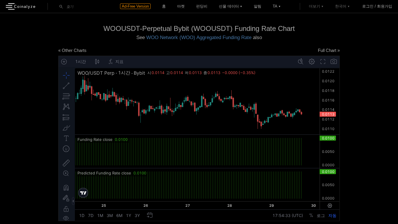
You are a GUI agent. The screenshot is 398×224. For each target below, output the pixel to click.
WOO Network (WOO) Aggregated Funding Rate (198, 37)
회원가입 (384, 6)
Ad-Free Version (135, 6)
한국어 (340, 6)
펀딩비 (201, 6)
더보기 (314, 6)
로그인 (368, 6)
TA (275, 6)
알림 (257, 6)
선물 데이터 (229, 6)
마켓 (181, 6)
